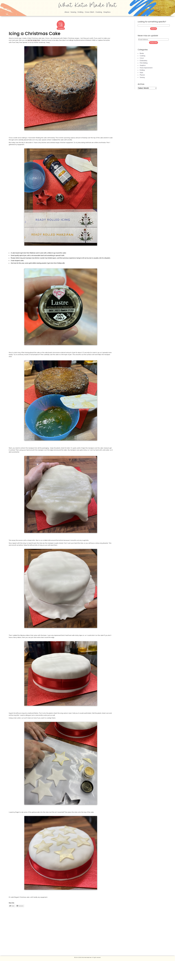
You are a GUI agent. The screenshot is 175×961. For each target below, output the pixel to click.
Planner (142, 75)
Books (142, 53)
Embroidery (143, 60)
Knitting (80, 12)
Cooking (99, 12)
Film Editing (143, 63)
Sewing (73, 12)
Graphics (106, 12)
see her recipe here (33, 40)
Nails (141, 72)
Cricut (142, 58)
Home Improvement (146, 68)
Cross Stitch (89, 12)
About (67, 12)
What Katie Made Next (88, 6)
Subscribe (153, 43)
